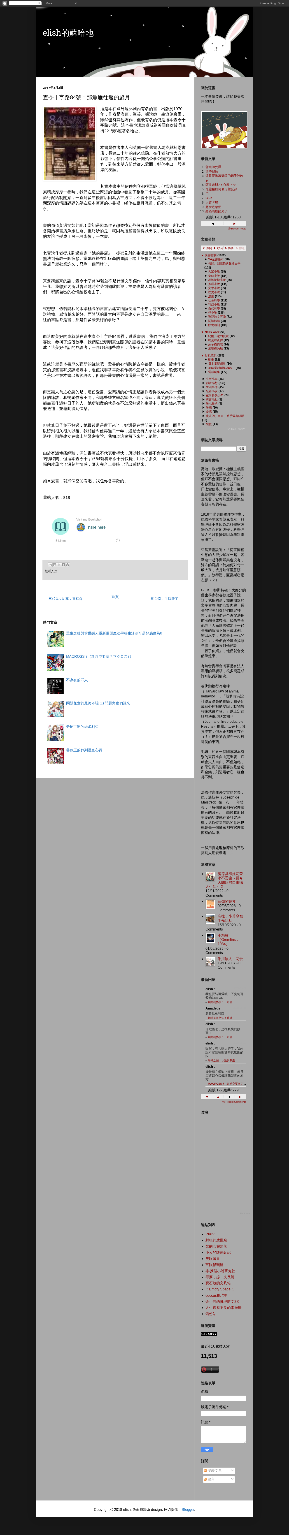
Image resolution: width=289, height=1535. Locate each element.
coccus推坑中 (216, 1295)
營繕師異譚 (213, 167)
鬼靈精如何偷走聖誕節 (221, 189)
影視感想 (210, 355)
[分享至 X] (59, 565)
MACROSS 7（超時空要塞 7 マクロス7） (99, 656)
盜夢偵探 (211, 171)
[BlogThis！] (54, 565)
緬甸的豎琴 (227, 901)
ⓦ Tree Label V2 (237, 429)
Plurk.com (245, 1213)
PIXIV (210, 1234)
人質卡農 (211, 202)
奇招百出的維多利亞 (82, 727)
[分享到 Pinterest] (67, 565)
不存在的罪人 (77, 680)
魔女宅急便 (213, 207)
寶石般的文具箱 (218, 1283)
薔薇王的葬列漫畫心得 (84, 750)
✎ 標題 (240, 248)
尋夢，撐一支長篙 (219, 1277)
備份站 (210, 1314)
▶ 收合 (218, 248)
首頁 (115, 597)
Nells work (212, 332)
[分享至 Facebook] (63, 565)
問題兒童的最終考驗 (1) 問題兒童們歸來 (98, 703)
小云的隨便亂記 (218, 1252)
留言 (211, 1479)
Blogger (188, 1510)
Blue (208, 198)
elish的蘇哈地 (68, 34)
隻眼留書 (212, 1259)
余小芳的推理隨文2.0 (222, 1301)
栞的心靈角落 (216, 1246)
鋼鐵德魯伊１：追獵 (220, 1002)
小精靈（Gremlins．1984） (228, 939)
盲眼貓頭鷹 (214, 1265)
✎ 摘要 (229, 248)
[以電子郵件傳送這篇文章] (50, 565)
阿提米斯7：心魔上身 (220, 185)
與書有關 (210, 255)
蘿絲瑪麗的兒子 (216, 211)
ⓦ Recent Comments (234, 1101)
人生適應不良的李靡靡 (223, 1308)
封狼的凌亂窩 (216, 1240)
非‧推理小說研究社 (220, 1271)
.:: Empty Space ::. (219, 1289)
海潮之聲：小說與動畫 (221, 1060)
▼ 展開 (207, 248)
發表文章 (214, 1470)
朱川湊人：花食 (230, 959)
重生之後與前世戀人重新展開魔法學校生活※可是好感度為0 (114, 633)
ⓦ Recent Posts (237, 228)
